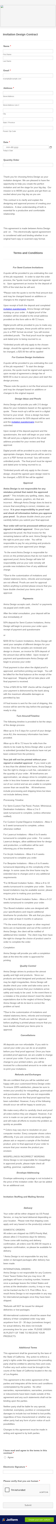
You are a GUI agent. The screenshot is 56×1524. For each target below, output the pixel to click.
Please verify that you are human (21, 1481)
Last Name (7, 61)
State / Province (9, 122)
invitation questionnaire (14, 309)
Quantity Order (11, 160)
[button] (50, 147)
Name (7, 46)
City (4, 114)
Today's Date (8, 150)
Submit (28, 1505)
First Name (7, 54)
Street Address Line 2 (11, 105)
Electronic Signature (15, 1467)
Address (8, 88)
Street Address (8, 96)
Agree (11, 1457)
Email (7, 70)
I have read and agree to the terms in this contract (25, 1451)
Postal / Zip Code (9, 131)
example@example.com (12, 79)
